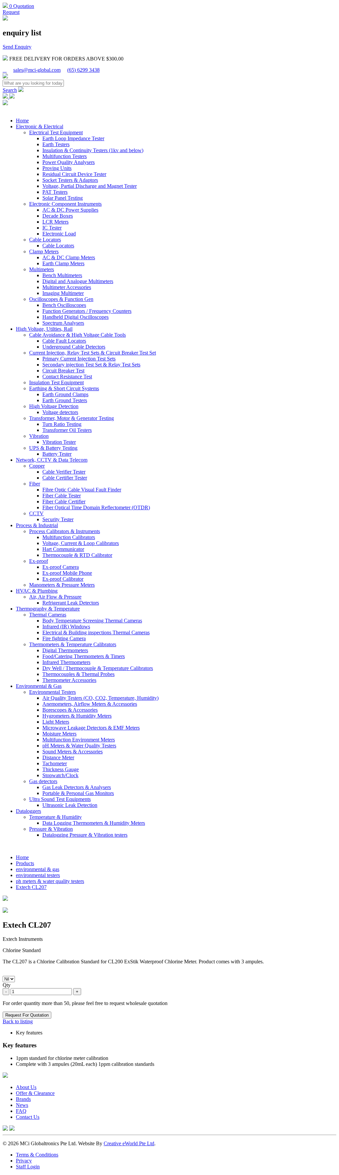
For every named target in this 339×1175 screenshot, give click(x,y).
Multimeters (41, 269)
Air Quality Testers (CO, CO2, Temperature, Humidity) (100, 698)
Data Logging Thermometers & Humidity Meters (93, 823)
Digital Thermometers (65, 650)
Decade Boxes (57, 216)
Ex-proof (38, 561)
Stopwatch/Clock (60, 775)
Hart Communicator (63, 549)
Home (22, 120)
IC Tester (52, 228)
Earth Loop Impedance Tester (73, 138)
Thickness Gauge (60, 769)
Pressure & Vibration (51, 829)
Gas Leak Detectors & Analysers (76, 787)
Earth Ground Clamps (65, 394)
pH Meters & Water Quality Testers (79, 745)
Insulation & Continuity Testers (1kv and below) (92, 150)
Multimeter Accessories (66, 287)
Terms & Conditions (37, 1154)
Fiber (34, 483)
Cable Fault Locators (64, 341)
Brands (23, 1099)
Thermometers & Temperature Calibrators (72, 644)
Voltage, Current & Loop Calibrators (80, 543)
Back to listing (18, 1021)
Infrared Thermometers (66, 662)
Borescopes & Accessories (70, 710)
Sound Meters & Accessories (72, 751)
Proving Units (57, 168)
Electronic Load (59, 233)
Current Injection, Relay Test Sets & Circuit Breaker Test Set (92, 353)
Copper (37, 466)
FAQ (21, 1111)
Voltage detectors (60, 412)
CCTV (36, 513)
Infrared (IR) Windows (66, 626)
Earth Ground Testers (64, 400)
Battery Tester (57, 454)
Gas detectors (43, 781)
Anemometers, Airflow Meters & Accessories (89, 704)
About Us (26, 1087)
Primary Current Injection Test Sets (79, 358)
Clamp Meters (44, 251)
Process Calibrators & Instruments (64, 531)
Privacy (24, 1160)
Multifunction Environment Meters (78, 739)
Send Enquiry (17, 47)
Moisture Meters (59, 733)
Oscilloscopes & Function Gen (61, 299)
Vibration (39, 436)
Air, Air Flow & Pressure (55, 597)
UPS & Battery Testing (53, 448)
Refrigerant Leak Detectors (70, 603)
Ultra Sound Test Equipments (60, 799)
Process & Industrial (37, 525)
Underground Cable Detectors (73, 347)
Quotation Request (18, 9)
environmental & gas (37, 869)
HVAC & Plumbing (37, 591)
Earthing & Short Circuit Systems (64, 388)
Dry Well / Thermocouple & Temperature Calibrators (97, 668)
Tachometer (54, 763)
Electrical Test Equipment (56, 132)
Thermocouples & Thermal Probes (78, 674)
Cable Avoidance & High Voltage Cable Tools (77, 335)
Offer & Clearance (35, 1093)
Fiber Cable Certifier (63, 501)
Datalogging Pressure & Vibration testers (84, 835)
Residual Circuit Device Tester (74, 174)
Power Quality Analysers (68, 162)
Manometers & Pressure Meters (62, 585)
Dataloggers (28, 811)
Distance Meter (58, 757)
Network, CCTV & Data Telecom (51, 460)
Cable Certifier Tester (64, 478)
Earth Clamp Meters (63, 263)
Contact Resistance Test (67, 376)
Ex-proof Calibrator (62, 579)
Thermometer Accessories (69, 680)
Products (25, 863)
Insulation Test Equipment (56, 382)
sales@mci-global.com (37, 70)
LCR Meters (55, 222)
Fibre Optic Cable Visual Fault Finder (81, 489)
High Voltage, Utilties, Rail (44, 329)
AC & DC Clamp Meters (68, 257)
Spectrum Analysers (63, 323)
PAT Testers (55, 192)
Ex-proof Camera (60, 567)
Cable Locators (45, 239)
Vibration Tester (59, 442)
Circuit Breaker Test (63, 370)
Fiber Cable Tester (61, 495)
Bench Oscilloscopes (64, 305)
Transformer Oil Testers (67, 430)
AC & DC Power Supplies (70, 210)
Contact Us (27, 1117)
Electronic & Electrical (39, 126)
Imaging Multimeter (63, 293)
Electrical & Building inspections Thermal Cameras (96, 632)
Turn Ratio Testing (61, 424)
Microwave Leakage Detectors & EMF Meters (91, 728)
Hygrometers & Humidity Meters (77, 716)
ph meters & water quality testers (50, 881)
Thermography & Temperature (48, 608)
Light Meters (55, 722)
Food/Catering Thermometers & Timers (83, 656)
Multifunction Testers (64, 156)
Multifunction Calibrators (68, 537)
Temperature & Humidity (55, 817)
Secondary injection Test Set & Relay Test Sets (91, 364)
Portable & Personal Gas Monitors (78, 793)
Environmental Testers (52, 692)
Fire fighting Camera (64, 638)
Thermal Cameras (47, 614)
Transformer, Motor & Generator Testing (71, 418)
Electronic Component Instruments (65, 204)
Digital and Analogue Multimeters (77, 281)
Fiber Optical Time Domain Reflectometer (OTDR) (96, 507)
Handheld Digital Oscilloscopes (75, 317)
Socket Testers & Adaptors (70, 180)
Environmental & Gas (39, 686)
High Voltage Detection (53, 406)
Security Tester (57, 519)
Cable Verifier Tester (63, 472)
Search (10, 90)
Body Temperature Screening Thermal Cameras (92, 620)
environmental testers (38, 875)
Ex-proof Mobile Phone (67, 573)
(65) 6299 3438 (83, 70)
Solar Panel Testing (62, 198)
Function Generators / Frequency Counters (86, 311)
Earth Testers (56, 144)
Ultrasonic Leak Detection (69, 805)
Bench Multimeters (62, 275)
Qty (7, 985)
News (22, 1105)
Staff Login (28, 1166)
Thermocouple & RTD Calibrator (77, 555)
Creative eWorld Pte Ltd (129, 1143)
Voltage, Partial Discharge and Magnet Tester (89, 186)
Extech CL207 (31, 887)
